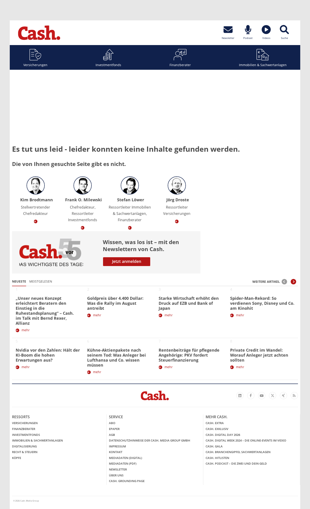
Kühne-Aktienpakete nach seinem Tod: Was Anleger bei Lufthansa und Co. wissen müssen (116, 357)
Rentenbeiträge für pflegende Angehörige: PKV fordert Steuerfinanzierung (189, 355)
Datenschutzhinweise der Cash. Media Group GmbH (149, 440)
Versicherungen (35, 65)
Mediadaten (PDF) (122, 463)
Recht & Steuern (24, 452)
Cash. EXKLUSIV (217, 429)
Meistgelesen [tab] (40, 281)
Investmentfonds (108, 65)
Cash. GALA (214, 446)
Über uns (116, 475)
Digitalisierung (24, 446)
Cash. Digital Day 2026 (223, 435)
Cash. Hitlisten (217, 458)
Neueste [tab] (19, 281)
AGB (112, 435)
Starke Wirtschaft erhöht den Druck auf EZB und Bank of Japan (189, 303)
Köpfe (16, 458)
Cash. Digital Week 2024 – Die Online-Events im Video (246, 440)
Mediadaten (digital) (125, 458)
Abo (112, 423)
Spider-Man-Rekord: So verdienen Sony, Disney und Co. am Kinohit (262, 303)
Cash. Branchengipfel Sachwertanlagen (238, 452)
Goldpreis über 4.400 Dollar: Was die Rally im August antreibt (115, 303)
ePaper (114, 429)
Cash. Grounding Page (127, 481)
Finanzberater (180, 65)
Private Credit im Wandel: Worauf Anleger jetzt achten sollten (259, 355)
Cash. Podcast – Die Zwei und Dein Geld (236, 463)
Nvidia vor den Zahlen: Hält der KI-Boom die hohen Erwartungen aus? (48, 355)
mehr (26, 330)
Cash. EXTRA (215, 423)
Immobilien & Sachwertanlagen (263, 65)
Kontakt (115, 452)
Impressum (117, 446)
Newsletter (118, 469)
